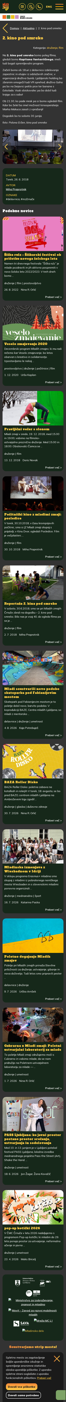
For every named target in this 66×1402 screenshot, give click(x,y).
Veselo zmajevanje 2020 (25, 344)
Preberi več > (53, 297)
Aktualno (29, 28)
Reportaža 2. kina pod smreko (30, 603)
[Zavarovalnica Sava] (21, 1323)
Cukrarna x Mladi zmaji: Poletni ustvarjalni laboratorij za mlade (32, 1048)
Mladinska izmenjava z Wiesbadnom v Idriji (24, 869)
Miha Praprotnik (16, 189)
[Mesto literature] (33, 1292)
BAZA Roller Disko (21, 782)
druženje (52, 47)
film (61, 47)
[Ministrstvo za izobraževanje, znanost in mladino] (33, 1302)
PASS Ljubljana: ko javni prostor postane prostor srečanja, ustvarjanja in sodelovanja (32, 1139)
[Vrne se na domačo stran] (6, 7)
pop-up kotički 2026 (22, 1228)
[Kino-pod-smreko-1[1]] (33, 147)
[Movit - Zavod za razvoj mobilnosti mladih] (33, 1312)
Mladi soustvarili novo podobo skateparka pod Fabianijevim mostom (31, 693)
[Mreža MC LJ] (43, 1323)
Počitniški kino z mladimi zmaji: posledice (32, 516)
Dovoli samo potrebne (23, 1395)
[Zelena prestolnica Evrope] (45, 1282)
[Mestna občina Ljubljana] (25, 1282)
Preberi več (44, 1378)
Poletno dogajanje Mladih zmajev (27, 958)
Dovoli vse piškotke (21, 1386)
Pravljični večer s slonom (26, 429)
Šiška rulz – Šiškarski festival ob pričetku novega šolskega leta (32, 257)
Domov (14, 28)
